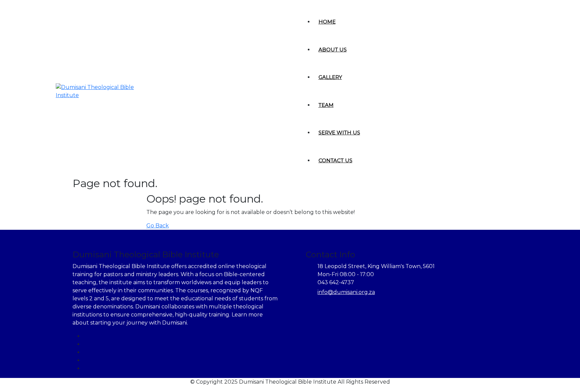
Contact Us (335, 160)
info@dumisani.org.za (346, 292)
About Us (333, 49)
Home (327, 21)
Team (326, 105)
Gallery (330, 77)
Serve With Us (339, 132)
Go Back (157, 225)
